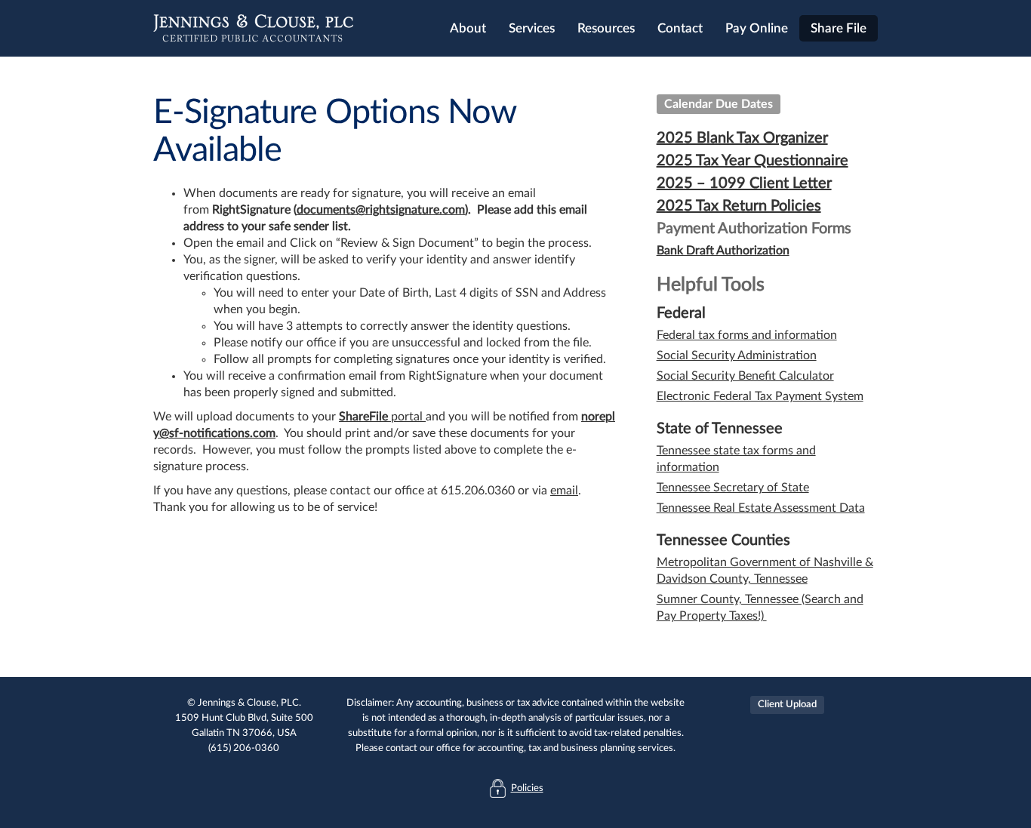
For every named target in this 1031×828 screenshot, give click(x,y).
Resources (606, 28)
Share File (838, 28)
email (564, 491)
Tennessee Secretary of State (733, 488)
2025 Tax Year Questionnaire (752, 160)
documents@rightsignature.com (381, 210)
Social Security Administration (737, 355)
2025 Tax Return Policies (739, 206)
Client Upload (787, 704)
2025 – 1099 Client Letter (744, 183)
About (468, 28)
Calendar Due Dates (718, 104)
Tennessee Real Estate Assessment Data (761, 508)
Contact (680, 28)
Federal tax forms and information (747, 335)
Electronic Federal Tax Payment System (760, 396)
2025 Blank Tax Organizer (742, 138)
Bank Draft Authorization (723, 251)
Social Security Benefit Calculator (745, 376)
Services (532, 28)
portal (407, 417)
